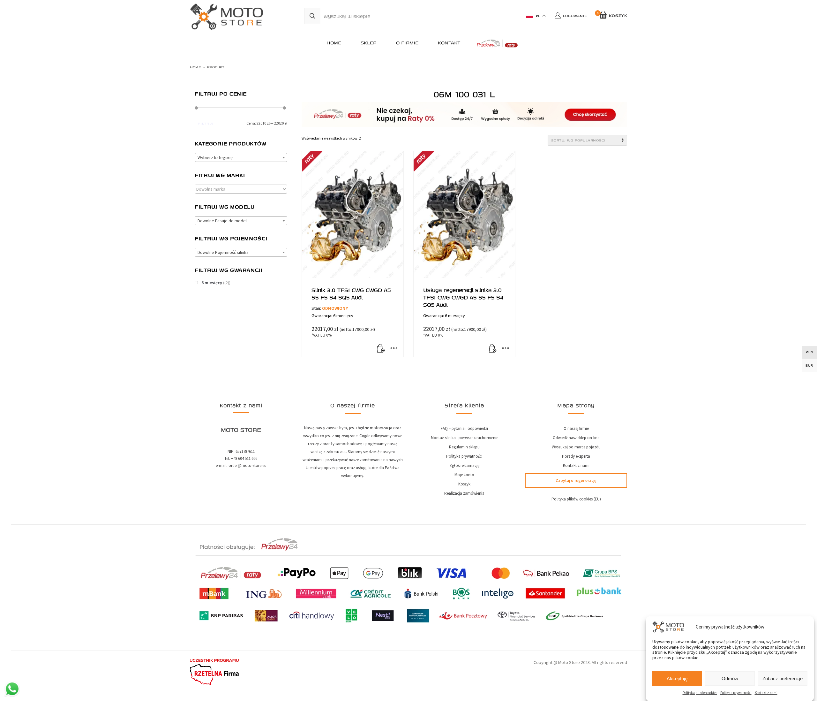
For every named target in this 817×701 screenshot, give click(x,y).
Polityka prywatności (736, 692)
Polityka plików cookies (700, 692)
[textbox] (241, 157)
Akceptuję (677, 678)
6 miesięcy (211, 283)
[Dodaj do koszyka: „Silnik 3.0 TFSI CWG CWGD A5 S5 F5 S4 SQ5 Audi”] (381, 349)
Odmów (730, 678)
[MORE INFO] (393, 349)
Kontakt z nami (766, 692)
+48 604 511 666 (244, 458)
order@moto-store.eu (247, 465)
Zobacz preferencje (782, 678)
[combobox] (241, 157)
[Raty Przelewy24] (497, 43)
